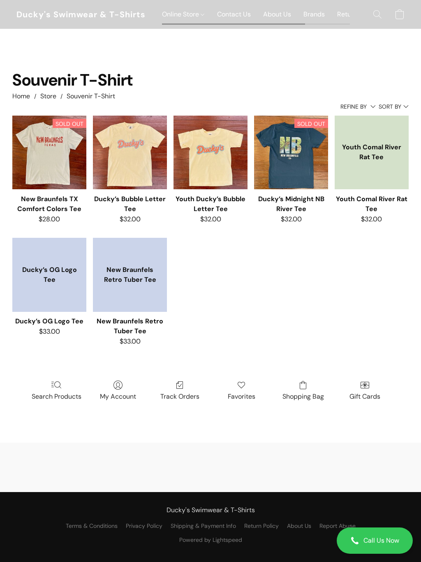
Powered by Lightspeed (210, 539)
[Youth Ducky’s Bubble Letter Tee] (210, 153)
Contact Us (234, 14)
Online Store (181, 14)
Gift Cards (364, 396)
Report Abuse (337, 525)
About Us (277, 14)
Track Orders (179, 396)
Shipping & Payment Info (203, 525)
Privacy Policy (144, 525)
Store (48, 96)
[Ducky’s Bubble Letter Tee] (130, 153)
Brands (314, 14)
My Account (118, 396)
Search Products (56, 396)
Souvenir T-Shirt (91, 96)
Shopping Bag (303, 396)
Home (21, 96)
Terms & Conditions (92, 525)
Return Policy (261, 525)
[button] (375, 540)
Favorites (241, 396)
